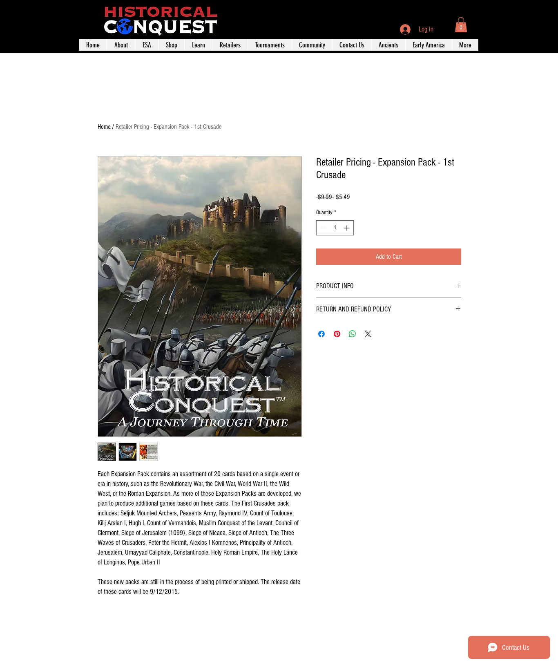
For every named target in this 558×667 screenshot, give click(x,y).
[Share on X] (368, 334)
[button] (461, 24)
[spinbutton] (335, 228)
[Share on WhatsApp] (352, 334)
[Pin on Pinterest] (337, 334)
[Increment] (347, 228)
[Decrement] (322, 228)
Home (104, 126)
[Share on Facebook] (321, 334)
